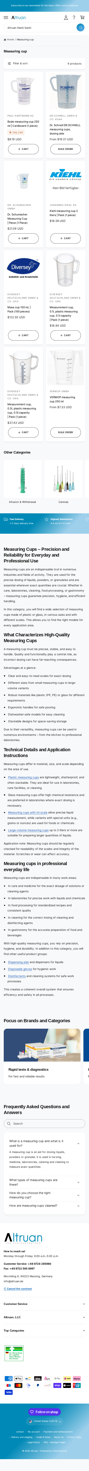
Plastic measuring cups (23, 777)
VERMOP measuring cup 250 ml (62, 399)
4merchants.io (59, 1451)
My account (34, 1431)
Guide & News (43, 1437)
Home (10, 39)
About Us (58, 1437)
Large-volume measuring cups (28, 830)
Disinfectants (17, 976)
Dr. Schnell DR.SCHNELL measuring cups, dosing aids (65, 129)
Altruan (34, 1451)
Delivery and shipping (21, 1437)
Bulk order (65, 149)
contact (20, 1431)
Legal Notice (33, 1442)
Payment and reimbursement (58, 1431)
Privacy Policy (74, 1437)
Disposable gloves (20, 969)
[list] (44, 523)
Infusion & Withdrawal (22, 502)
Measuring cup (25, 39)
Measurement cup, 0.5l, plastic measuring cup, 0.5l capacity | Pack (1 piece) (21, 410)
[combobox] (44, 27)
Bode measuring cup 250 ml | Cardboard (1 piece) (23, 123)
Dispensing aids (18, 962)
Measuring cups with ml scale (27, 812)
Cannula (63, 502)
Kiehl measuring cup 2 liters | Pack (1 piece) (64, 213)
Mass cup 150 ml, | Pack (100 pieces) (19, 309)
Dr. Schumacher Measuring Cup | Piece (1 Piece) (17, 218)
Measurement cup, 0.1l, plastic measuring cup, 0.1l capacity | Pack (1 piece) (64, 313)
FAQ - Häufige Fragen (55, 1442)
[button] (6, 17)
